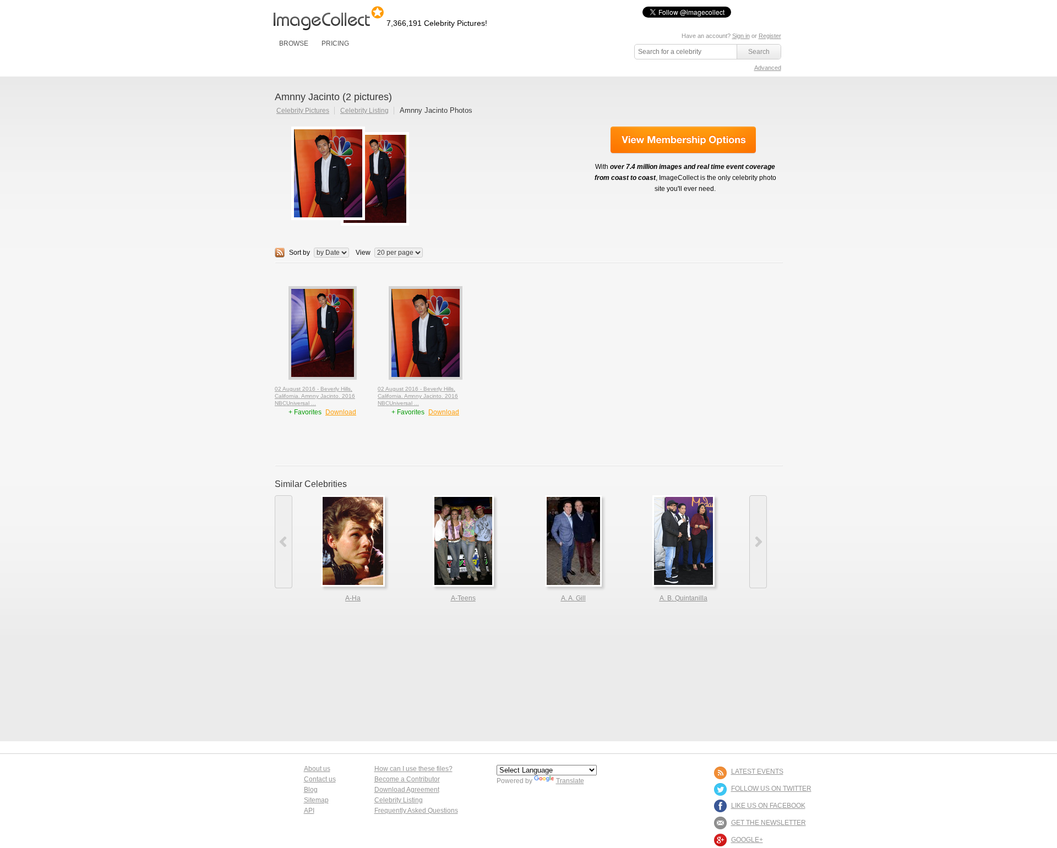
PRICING (335, 43)
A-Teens (463, 598)
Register (770, 35)
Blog (311, 790)
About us (317, 769)
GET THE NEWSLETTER (768, 823)
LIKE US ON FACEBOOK (768, 805)
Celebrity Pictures (302, 110)
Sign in (741, 35)
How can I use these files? (413, 769)
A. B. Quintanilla (683, 598)
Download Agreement (406, 790)
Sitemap (316, 800)
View (363, 252)
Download (340, 412)
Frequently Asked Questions (416, 810)
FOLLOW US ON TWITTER (771, 788)
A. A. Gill (573, 598)
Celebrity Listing (364, 110)
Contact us (320, 779)
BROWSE (293, 43)
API (309, 810)
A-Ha (353, 598)
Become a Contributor (407, 779)
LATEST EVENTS (757, 771)
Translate (570, 781)
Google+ (747, 840)
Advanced (767, 67)
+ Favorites (305, 412)
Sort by (299, 252)
